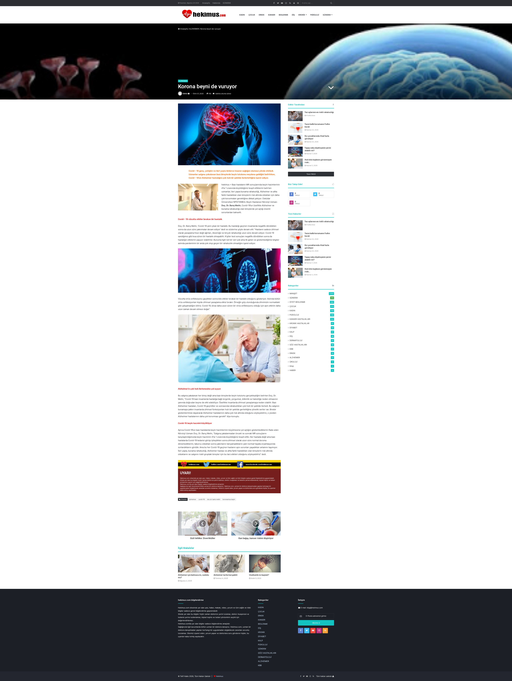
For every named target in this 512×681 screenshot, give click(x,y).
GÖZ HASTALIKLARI (298, 345)
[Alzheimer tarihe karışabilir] (229, 563)
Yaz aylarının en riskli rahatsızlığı (319, 112)
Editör (185, 94)
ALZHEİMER (194, 29)
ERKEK (261, 15)
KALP (292, 332)
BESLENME (283, 15)
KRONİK (301, 15)
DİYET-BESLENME (297, 302)
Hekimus (219, 676)
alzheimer (192, 499)
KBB (291, 349)
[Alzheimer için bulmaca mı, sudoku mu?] (194, 563)
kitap (292, 366)
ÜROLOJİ (293, 362)
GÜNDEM (227, 3)
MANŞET (293, 293)
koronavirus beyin (229, 499)
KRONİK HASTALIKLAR (299, 323)
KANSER (271, 15)
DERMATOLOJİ (296, 340)
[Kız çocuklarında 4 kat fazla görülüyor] (295, 140)
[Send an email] (188, 94)
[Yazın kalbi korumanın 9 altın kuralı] (295, 128)
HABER (293, 370)
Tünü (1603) (311, 174)
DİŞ (293, 15)
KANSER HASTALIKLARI (300, 319)
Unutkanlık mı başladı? (259, 575)
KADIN (242, 15)
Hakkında (216, 3)
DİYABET (293, 328)
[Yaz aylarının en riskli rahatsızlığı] (295, 116)
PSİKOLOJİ (314, 15)
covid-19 (202, 499)
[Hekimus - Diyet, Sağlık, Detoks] (205, 14)
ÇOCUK (252, 15)
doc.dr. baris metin (213, 499)
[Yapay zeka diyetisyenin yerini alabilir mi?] (295, 152)
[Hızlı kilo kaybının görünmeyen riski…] (295, 164)
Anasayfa (206, 3)
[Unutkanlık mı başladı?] (265, 563)
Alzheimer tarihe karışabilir (226, 575)
